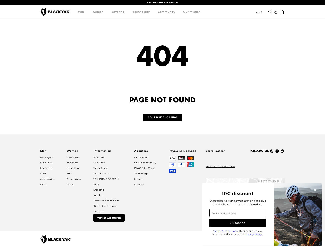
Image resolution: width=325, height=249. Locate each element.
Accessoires (74, 179)
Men (81, 12)
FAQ (96, 184)
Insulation (46, 168)
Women (98, 12)
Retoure (98, 211)
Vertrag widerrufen (109, 217)
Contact (139, 184)
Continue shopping (162, 117)
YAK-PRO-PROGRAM (106, 179)
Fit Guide (98, 157)
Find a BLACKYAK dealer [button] (220, 166)
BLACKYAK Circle (144, 168)
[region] (162, 2)
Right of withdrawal (105, 206)
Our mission (192, 12)
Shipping (98, 189)
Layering (118, 12)
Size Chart (99, 162)
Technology (141, 12)
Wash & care (100, 168)
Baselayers (46, 157)
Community (166, 12)
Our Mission (141, 157)
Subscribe (237, 223)
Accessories (47, 179)
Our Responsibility (145, 162)
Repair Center (101, 173)
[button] (81, 11)
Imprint (98, 195)
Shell (43, 173)
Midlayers (46, 162)
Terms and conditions (106, 200)
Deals (43, 184)
